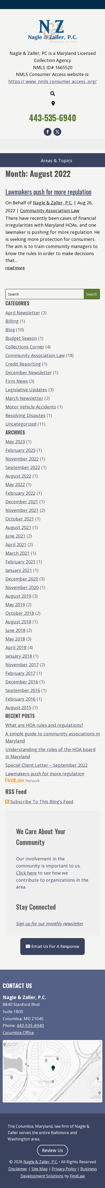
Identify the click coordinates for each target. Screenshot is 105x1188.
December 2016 (21, 682)
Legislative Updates (26, 390)
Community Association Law (49, 210)
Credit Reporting (23, 364)
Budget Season (21, 338)
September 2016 (22, 690)
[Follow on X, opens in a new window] (57, 132)
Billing (12, 321)
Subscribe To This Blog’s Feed (41, 801)
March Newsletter (24, 398)
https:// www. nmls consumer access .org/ (52, 81)
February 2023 (20, 450)
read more (15, 267)
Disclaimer (17, 1169)
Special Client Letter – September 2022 (46, 765)
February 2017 (20, 673)
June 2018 (15, 630)
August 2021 (18, 527)
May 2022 (15, 484)
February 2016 (20, 699)
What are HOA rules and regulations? (44, 725)
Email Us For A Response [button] (55, 946)
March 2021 (17, 553)
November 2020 (22, 587)
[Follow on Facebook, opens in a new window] (48, 132)
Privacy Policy (64, 1169)
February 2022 (20, 493)
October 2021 (19, 519)
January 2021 (18, 570)
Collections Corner (24, 347)
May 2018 (15, 639)
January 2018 (18, 656)
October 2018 (19, 613)
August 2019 (18, 596)
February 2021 (20, 562)
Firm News (16, 381)
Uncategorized (20, 424)
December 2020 (21, 579)
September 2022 (22, 467)
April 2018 (15, 647)
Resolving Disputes (25, 415)
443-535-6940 (52, 118)
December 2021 (21, 502)
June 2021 (15, 536)
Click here (26, 873)
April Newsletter (22, 313)
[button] (100, 1152)
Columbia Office (18, 1032)
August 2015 (18, 707)
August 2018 (18, 622)
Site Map (40, 1169)
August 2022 (18, 476)
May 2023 (15, 442)
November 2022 (22, 459)
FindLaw (77, 1176)
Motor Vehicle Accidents (30, 407)
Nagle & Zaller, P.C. (53, 203)
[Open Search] (52, 94)
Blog (10, 330)
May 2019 (15, 604)
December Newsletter (28, 372)
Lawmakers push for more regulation (48, 192)
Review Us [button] (52, 1150)
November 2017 (22, 665)
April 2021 (15, 544)
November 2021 (22, 510)
